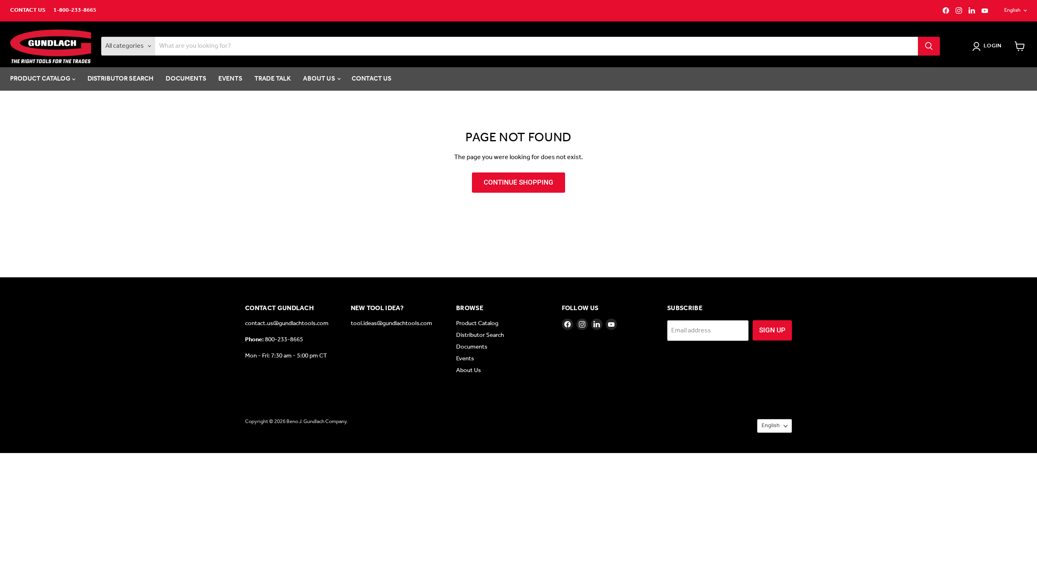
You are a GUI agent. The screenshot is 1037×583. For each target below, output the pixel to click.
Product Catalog (41, 78)
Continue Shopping (518, 182)
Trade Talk (272, 78)
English (1012, 10)
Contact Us (27, 10)
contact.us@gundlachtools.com (287, 323)
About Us (319, 78)
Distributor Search (120, 78)
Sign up (772, 330)
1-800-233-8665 (74, 10)
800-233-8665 (284, 339)
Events (230, 78)
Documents (186, 78)
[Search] (929, 46)
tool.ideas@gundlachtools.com (391, 323)
